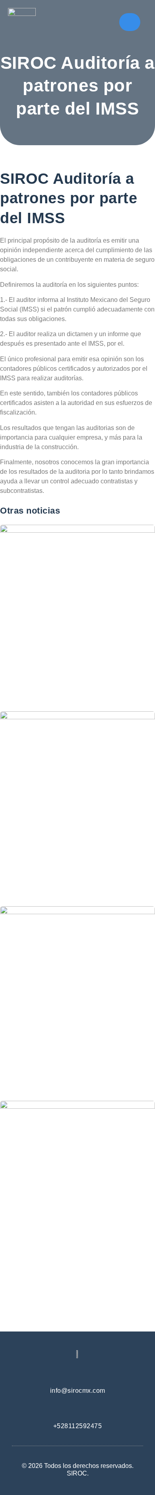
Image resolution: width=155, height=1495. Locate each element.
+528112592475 (77, 1426)
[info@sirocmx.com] (78, 1372)
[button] (129, 22)
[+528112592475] (78, 1407)
